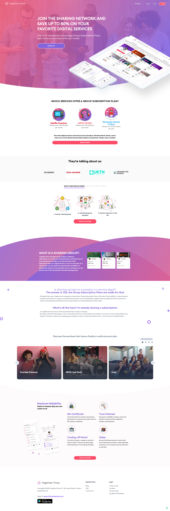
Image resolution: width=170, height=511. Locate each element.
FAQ (154, 4)
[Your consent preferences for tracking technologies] (167, 508)
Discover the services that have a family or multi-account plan (85, 336)
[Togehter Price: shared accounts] (15, 4)
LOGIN (162, 4)
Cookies (112, 488)
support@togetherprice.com (53, 496)
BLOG (148, 4)
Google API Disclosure (116, 493)
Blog (87, 486)
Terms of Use (113, 486)
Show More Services (146, 339)
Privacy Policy (114, 491)
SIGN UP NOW (85, 142)
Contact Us (90, 491)
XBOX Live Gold (74, 372)
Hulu (114, 372)
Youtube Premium (29, 372)
